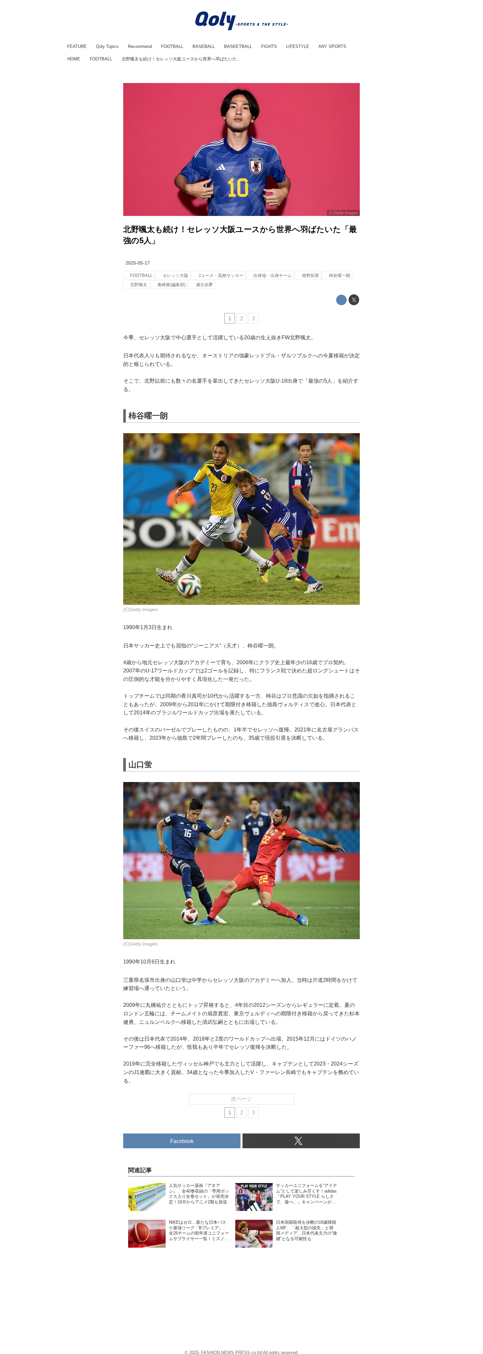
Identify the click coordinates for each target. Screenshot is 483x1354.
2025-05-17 (138, 262)
